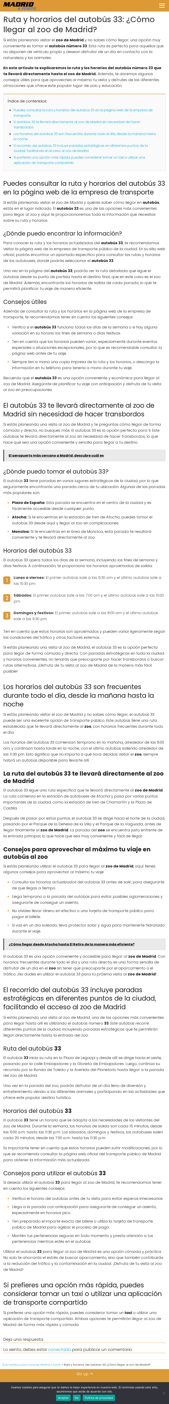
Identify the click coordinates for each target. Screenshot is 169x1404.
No (77, 1397)
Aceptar (63, 1397)
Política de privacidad (99, 1397)
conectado (59, 1349)
